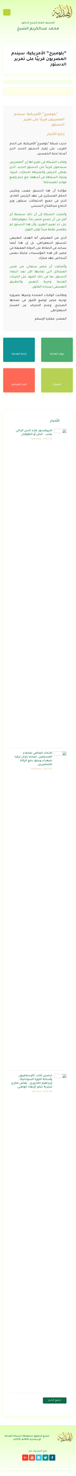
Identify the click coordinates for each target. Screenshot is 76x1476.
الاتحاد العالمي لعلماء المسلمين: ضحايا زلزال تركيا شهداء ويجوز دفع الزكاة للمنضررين (33, 759)
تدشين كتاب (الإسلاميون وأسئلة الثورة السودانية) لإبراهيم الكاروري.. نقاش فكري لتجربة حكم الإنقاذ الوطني (31, 1081)
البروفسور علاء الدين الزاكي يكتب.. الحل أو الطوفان (34, 432)
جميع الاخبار (54, 1400)
